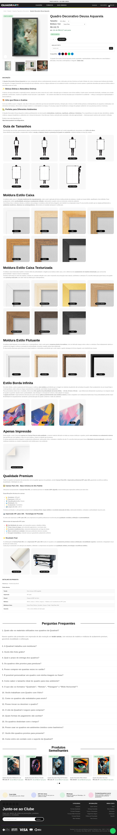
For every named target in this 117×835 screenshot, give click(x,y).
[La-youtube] (10, 804)
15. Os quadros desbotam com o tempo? (20, 722)
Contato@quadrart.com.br (103, 793)
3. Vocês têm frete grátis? (13, 652)
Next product (113, 11)
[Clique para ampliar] (5, 56)
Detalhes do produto (10, 579)
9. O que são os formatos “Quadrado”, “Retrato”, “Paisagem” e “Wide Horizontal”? (40, 687)
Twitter (62, 54)
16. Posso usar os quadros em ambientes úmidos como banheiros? (33, 727)
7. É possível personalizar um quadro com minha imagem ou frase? (32, 675)
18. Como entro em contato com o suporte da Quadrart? (27, 739)
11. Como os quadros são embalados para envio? (24, 698)
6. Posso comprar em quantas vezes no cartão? (23, 669)
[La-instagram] (4, 804)
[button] (59, 1)
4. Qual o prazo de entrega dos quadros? (20, 658)
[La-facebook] (13, 804)
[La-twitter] (17, 804)
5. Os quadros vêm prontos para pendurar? (21, 663)
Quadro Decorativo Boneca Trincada (34, 777)
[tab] (58, 630)
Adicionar (62, 39)
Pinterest (66, 54)
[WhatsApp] (113, 831)
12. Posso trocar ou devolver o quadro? (20, 704)
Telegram (72, 54)
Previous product (109, 11)
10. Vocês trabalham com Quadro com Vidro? (22, 692)
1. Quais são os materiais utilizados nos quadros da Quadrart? (30, 630)
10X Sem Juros (42, 794)
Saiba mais (80, 60)
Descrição (6, 77)
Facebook (59, 54)
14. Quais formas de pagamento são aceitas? (22, 716)
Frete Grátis (12, 794)
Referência (5, 583)
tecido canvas (56, 636)
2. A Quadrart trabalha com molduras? (19, 646)
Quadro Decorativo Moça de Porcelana (57, 777)
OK (111, 48)
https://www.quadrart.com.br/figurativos (13, 120)
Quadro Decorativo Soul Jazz (100, 777)
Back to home (111, 11)
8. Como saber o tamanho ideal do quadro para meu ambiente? (30, 681)
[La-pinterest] (7, 804)
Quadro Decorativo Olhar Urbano (78, 777)
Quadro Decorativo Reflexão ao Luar (12, 777)
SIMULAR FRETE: (56, 45)
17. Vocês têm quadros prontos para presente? (23, 733)
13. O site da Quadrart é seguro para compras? (23, 710)
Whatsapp (69, 54)
